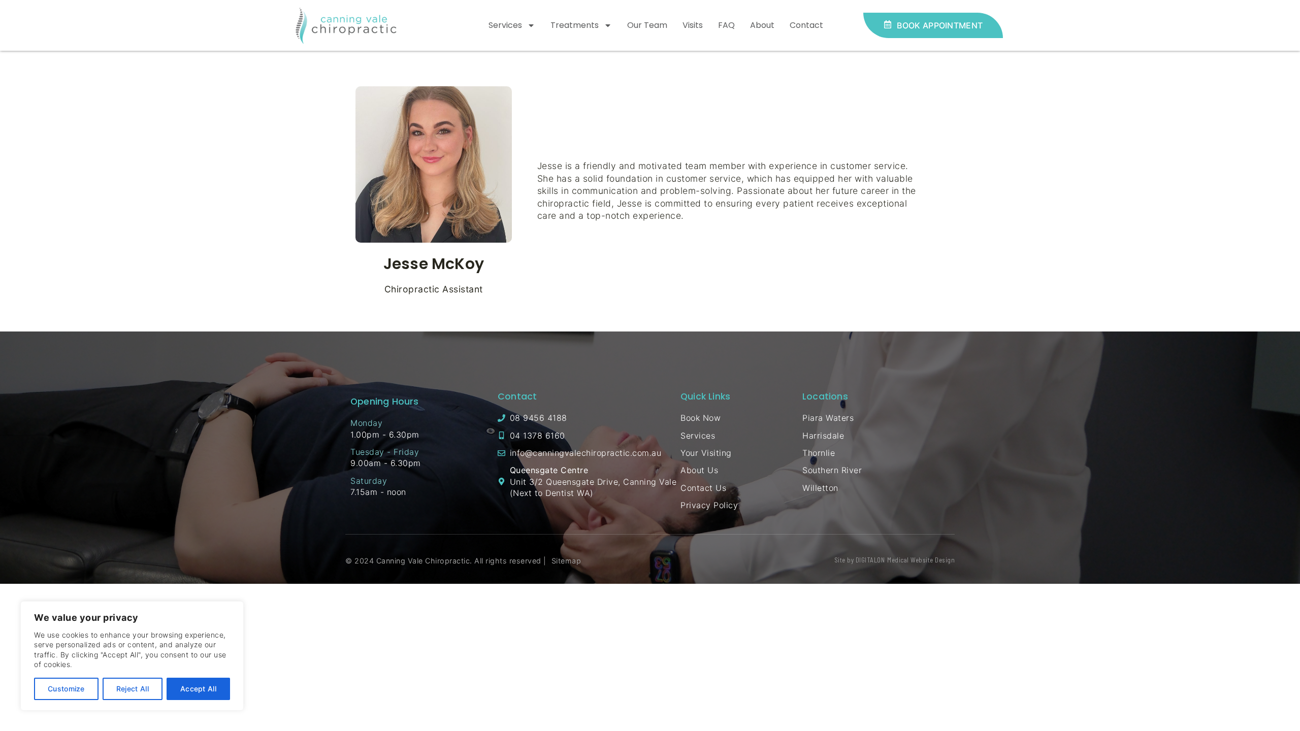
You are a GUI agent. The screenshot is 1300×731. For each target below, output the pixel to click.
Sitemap (566, 560)
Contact (806, 25)
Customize (66, 688)
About (762, 25)
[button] (933, 25)
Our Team (647, 25)
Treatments (574, 25)
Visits (692, 25)
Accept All (198, 688)
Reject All (132, 688)
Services (505, 25)
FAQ (726, 25)
